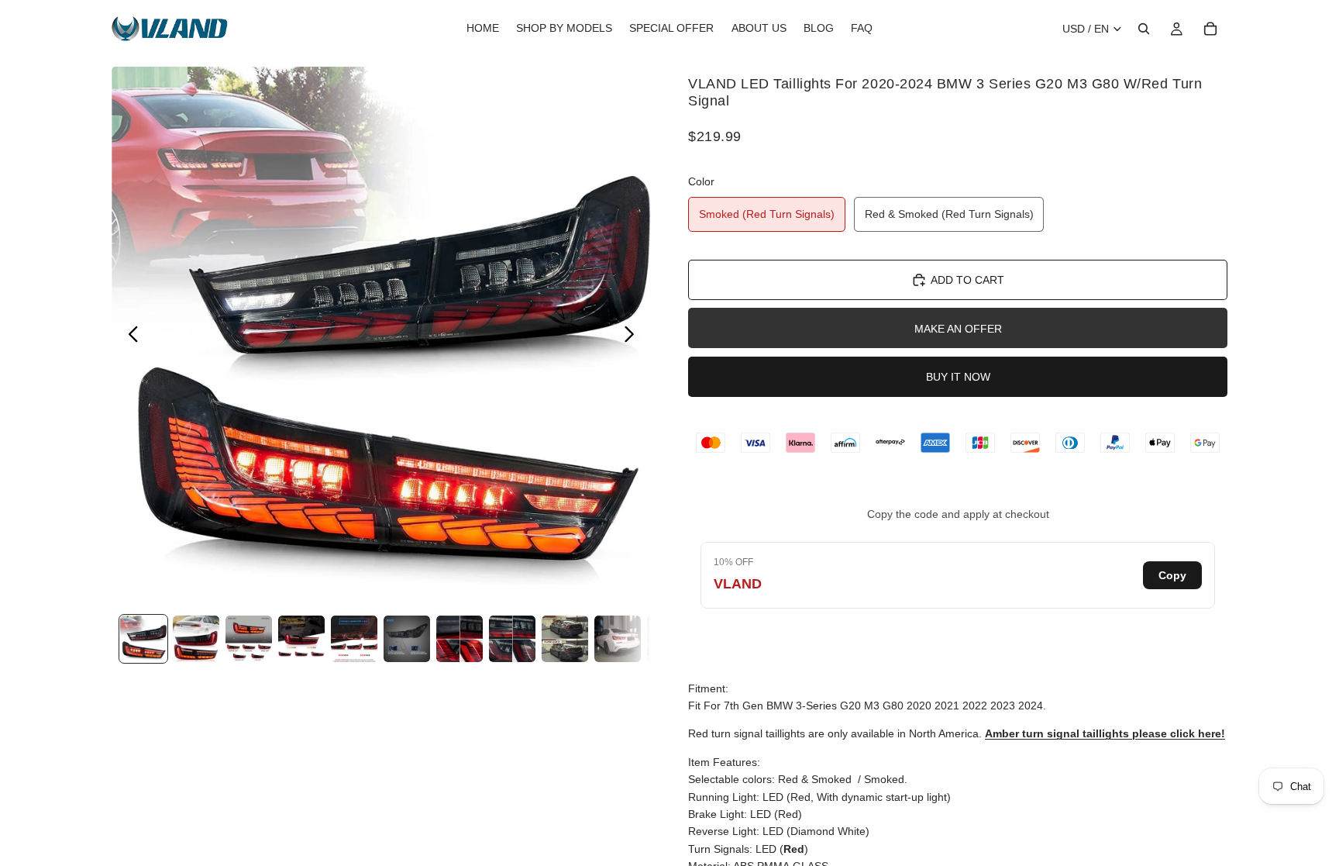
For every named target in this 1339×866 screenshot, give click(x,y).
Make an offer (958, 329)
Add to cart (967, 280)
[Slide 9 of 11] (565, 639)
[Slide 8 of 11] (512, 639)
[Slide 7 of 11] (459, 639)
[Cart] (1210, 29)
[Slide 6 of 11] (407, 639)
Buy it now (958, 377)
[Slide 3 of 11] (248, 639)
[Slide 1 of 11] (143, 639)
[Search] (1144, 29)
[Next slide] (633, 336)
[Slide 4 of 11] (301, 639)
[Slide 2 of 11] (196, 639)
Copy (1172, 575)
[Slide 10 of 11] (617, 639)
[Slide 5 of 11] (354, 639)
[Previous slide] (129, 336)
